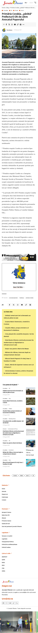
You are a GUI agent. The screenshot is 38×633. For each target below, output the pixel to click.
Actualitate (6, 10)
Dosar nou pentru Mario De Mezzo (17, 349)
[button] (25, 2)
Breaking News (12, 418)
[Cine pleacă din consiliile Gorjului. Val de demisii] (30, 421)
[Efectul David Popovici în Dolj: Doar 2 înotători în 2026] (30, 463)
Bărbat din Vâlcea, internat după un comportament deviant (13, 453)
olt (33, 475)
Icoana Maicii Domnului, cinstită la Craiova (12, 401)
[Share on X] (9, 24)
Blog (7, 7)
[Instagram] (6, 603)
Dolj (9, 398)
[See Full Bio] (24, 287)
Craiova (15, 475)
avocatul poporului (13, 297)
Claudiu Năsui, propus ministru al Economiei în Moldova (12, 411)
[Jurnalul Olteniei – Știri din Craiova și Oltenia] (13, 2)
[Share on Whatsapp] (12, 24)
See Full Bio (18, 287)
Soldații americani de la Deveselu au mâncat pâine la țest (13, 391)
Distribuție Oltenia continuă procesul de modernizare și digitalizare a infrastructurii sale (19, 342)
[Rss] (16, 603)
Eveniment (11, 450)
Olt (11, 10)
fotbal (21, 475)
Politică (10, 408)
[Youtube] (10, 603)
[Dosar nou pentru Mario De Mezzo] (30, 443)
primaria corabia (29, 297)
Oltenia (16, 10)
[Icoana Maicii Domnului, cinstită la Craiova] (30, 401)
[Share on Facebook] (6, 24)
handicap (22, 297)
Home (3, 7)
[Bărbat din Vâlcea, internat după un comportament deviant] (30, 452)
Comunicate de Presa (13, 428)
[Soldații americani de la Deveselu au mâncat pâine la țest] (30, 391)
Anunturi (4, 428)
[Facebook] (3, 603)
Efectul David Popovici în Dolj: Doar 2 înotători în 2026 (13, 463)
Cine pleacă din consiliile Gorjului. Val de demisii (13, 422)
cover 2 (27, 475)
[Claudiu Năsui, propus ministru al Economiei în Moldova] (30, 411)
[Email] (15, 24)
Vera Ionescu (9, 29)
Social (22, 10)
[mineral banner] (19, 257)
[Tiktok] (13, 603)
